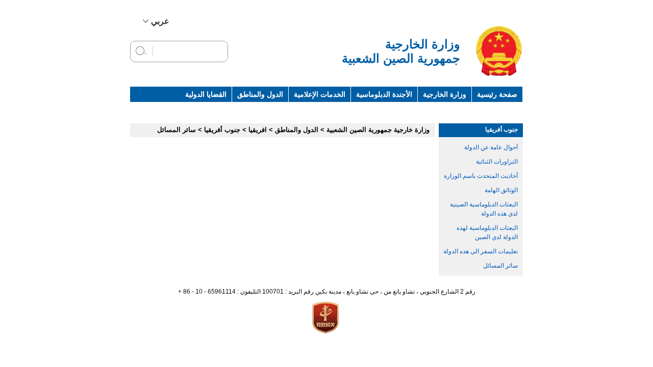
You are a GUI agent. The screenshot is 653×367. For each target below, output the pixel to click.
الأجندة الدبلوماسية (384, 94)
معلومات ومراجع (435, 110)
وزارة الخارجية (444, 94)
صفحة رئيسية (497, 94)
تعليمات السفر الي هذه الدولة (480, 251)
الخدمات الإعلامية (319, 94)
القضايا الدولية (206, 94)
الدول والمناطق (260, 94)
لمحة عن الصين (494, 110)
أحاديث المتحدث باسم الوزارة (481, 175)
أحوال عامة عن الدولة (491, 147)
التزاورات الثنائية (497, 161)
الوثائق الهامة (501, 190)
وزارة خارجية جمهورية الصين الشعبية (378, 130)
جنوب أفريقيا (501, 129)
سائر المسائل (500, 265)
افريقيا (257, 130)
